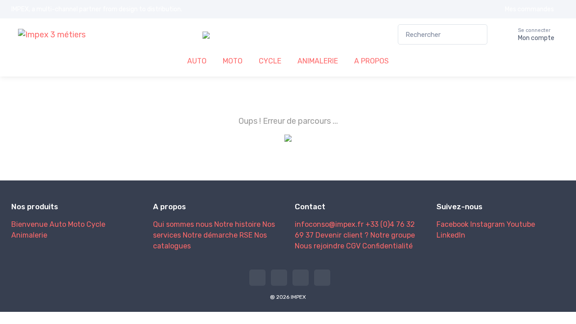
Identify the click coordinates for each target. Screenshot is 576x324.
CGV (353, 246)
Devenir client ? (342, 235)
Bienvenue (29, 224)
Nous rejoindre (319, 246)
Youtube (521, 224)
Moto (76, 224)
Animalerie (29, 235)
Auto (58, 224)
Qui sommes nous (182, 224)
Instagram (487, 224)
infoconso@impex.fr (329, 224)
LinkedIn (450, 235)
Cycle (95, 224)
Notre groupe (392, 235)
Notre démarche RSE (217, 235)
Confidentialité (387, 246)
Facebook (452, 224)
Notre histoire (237, 224)
